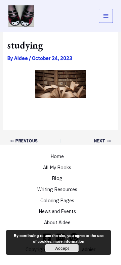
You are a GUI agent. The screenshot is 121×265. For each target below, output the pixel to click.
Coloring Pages (57, 200)
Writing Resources (57, 189)
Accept (62, 248)
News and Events (57, 211)
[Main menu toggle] (106, 16)
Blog (57, 178)
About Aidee (57, 222)
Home (57, 156)
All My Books (57, 167)
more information (68, 241)
